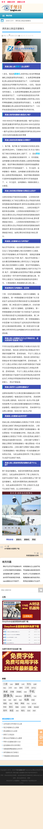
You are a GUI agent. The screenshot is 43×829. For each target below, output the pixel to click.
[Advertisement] (21, 807)
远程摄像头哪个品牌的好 (11, 574)
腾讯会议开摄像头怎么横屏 (12, 738)
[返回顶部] (40, 743)
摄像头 (18, 66)
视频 (17, 707)
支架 (35, 696)
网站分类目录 (36, 770)
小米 (27, 687)
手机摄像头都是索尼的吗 (31, 570)
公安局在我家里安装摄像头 (12, 570)
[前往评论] (40, 737)
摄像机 (17, 73)
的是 (33, 700)
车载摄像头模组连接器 (11, 756)
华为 (29, 683)
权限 (10, 700)
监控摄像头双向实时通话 (11, 745)
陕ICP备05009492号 (31, 772)
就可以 (34, 688)
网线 (16, 703)
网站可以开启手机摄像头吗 (12, 566)
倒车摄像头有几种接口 (11, 752)
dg (7, 36)
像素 (17, 684)
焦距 (15, 700)
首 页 (3, 2)
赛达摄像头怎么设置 (10, 731)
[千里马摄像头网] (21, 8)
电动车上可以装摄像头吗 (31, 574)
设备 (29, 707)
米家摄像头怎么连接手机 (31, 566)
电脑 (26, 699)
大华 (10, 688)
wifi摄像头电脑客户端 (11, 548)
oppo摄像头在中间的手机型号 (12, 581)
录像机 (19, 691)
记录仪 (23, 707)
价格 (11, 684)
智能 (4, 700)
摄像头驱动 (19, 696)
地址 (4, 688)
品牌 (35, 684)
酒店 (17, 711)
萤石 (11, 706)
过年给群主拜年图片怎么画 (12, 724)
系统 (10, 703)
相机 (5, 703)
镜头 (23, 710)
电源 (20, 700)
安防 (15, 688)
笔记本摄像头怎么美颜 (11, 727)
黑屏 (34, 711)
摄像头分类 (21, 2)
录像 (12, 691)
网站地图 (16, 772)
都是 (11, 710)
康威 (5, 691)
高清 (28, 711)
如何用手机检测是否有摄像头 (12, 577)
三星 (5, 683)
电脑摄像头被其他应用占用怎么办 (32, 577)
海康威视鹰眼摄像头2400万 (12, 749)
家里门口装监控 (8, 734)
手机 (32, 691)
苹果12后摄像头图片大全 (12, 741)
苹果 (4, 707)
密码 (20, 688)
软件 (5, 710)
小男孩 (21, 783)
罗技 (28, 703)
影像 (25, 692)
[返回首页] (40, 731)
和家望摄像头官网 (32, 555)
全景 (23, 684)
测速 (38, 153)
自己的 (34, 703)
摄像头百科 (11, 2)
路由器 (36, 707)
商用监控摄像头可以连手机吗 (32, 581)
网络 (22, 703)
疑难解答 (22, 772)
